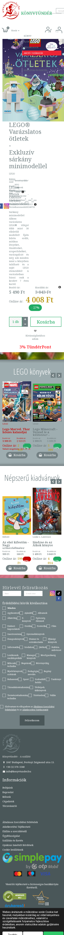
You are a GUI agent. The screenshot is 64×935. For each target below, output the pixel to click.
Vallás (53, 695)
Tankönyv (56, 679)
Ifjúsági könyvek (52, 640)
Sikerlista (30, 64)
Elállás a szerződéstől (14, 831)
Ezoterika (42, 626)
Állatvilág (12, 618)
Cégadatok (8, 801)
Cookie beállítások (12, 849)
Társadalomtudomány (18, 687)
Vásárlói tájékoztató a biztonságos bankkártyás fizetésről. (32, 886)
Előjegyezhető (33, 58)
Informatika (13, 647)
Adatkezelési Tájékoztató (16, 826)
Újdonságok (31, 47)
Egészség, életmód (41, 620)
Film (54, 626)
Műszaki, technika (11, 665)
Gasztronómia (14, 634)
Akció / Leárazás (33, 53)
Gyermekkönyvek (35, 634)
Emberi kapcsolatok (13, 628)
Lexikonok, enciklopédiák (14, 657)
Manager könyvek (31, 657)
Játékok (43, 647)
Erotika (28, 626)
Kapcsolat (30, 75)
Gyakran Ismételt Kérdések (17, 845)
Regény (47, 671)
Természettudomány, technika (17, 697)
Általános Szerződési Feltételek (20, 822)
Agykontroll (13, 612)
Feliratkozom (32, 720)
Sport (26, 679)
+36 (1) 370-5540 (15, 766)
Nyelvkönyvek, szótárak (15, 673)
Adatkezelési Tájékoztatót (35, 709)
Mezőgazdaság (48, 655)
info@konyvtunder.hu (18, 771)
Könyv (28, 35)
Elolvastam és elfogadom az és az (29, 708)
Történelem (39, 695)
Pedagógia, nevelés (33, 673)
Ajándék (29, 41)
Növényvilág (42, 663)
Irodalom (29, 647)
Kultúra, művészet (56, 649)
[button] (11, 28)
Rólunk (6, 796)
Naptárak (26, 663)
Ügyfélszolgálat (11, 835)
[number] (15, 322)
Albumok (42, 612)
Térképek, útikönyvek (40, 689)
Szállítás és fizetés (35, 70)
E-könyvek (26, 620)
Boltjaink (7, 787)
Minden (11, 608)
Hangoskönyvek (15, 638)
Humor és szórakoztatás (36, 640)
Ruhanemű (12, 679)
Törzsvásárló (32, 81)
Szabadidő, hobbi (40, 681)
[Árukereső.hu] (14, 897)
